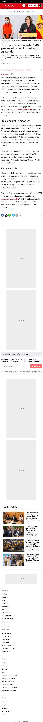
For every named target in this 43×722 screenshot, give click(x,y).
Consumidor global (8, 648)
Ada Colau (29, 70)
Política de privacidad (9, 675)
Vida (3, 600)
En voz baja (5, 622)
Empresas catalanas (8, 681)
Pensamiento (6, 606)
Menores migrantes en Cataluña (28, 1)
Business (5, 597)
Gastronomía (6, 616)
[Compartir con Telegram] (13, 215)
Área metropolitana (18, 70)
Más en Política (10, 507)
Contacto (5, 669)
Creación (5, 603)
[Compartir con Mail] (17, 215)
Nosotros (5, 663)
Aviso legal (5, 666)
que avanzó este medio (9, 199)
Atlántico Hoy (6, 645)
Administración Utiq (9, 691)
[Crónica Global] (13, 5)
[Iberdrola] (30, 11)
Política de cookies (8, 678)
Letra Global (6, 642)
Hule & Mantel (6, 652)
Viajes (4, 610)
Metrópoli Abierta (8, 633)
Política (4, 594)
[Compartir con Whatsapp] (9, 215)
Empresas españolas (8, 684)
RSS (3, 672)
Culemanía (5, 639)
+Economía (5, 613)
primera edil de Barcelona (27, 109)
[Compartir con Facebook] (2, 215)
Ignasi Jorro (5, 74)
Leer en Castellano (6, 8)
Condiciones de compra (10, 687)
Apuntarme (36, 366)
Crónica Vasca (7, 636)
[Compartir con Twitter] (6, 215)
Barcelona (7, 70)
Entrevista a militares (13, 1)
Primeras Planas (7, 619)
